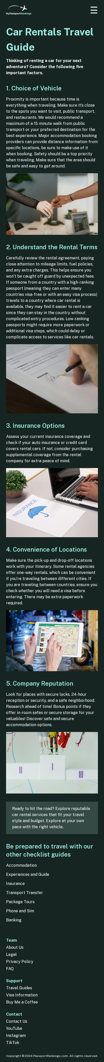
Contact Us (16, 1021)
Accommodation (21, 865)
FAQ (10, 968)
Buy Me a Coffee (22, 1002)
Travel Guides (19, 988)
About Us (14, 947)
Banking (13, 920)
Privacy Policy (19, 961)
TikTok (12, 1042)
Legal (11, 954)
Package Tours (20, 901)
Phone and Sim (20, 911)
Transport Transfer (24, 892)
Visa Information (22, 995)
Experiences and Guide (27, 874)
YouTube (14, 1028)
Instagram (16, 1035)
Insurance (15, 883)
